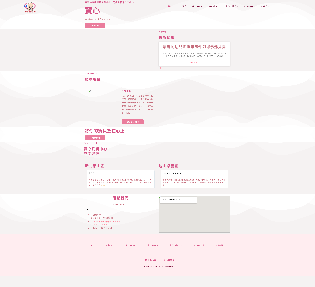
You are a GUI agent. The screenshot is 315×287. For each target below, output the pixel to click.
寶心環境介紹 (232, 6)
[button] (87, 179)
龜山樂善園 (169, 260)
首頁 (170, 6)
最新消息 (182, 6)
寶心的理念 (214, 6)
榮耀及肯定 (249, 6)
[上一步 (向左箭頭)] (5, 285)
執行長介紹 (197, 6)
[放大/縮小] (5, 281)
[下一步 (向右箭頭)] (15, 285)
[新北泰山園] (141, 260)
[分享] (26, 281)
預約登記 (265, 6)
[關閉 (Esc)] (37, 281)
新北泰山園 (150, 260)
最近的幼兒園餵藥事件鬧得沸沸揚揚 (194, 46)
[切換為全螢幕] (15, 281)
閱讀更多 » (194, 62)
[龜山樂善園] (160, 260)
